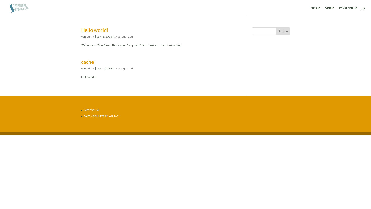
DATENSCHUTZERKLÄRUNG (101, 116)
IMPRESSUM (348, 8)
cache (87, 62)
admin (90, 36)
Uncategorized (123, 36)
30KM (315, 8)
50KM (329, 8)
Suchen (283, 31)
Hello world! (94, 30)
